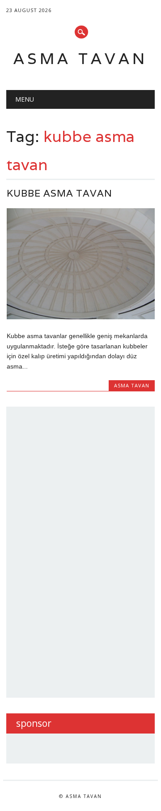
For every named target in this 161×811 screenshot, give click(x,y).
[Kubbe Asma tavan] (81, 317)
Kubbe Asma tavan (59, 193)
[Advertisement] (83, 550)
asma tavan (131, 385)
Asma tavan (80, 58)
